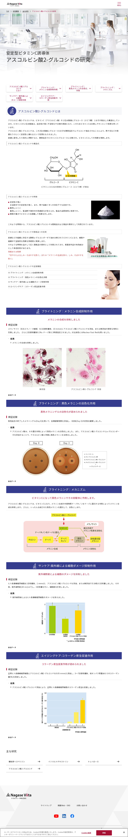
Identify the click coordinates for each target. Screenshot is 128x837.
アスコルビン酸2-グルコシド (20, 769)
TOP (7, 11)
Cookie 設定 (86, 833)
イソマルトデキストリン (58, 762)
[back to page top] (123, 785)
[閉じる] (124, 832)
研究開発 (16, 11)
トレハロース (93, 762)
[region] (64, 832)
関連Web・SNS (64, 805)
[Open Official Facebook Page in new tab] (72, 816)
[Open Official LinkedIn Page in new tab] (64, 816)
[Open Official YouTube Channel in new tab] (56, 816)
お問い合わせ (81, 805)
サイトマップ (46, 805)
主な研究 (25, 11)
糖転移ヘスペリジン (17, 762)
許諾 (104, 833)
